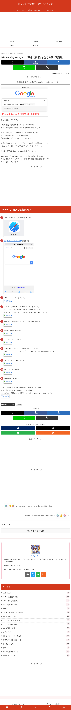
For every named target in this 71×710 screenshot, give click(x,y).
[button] (47, 67)
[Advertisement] (35, 26)
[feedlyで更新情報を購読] (18, 433)
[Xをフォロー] (53, 428)
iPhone (20, 404)
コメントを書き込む (35, 531)
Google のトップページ (12, 241)
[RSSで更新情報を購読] (53, 433)
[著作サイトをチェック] (18, 428)
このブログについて (18, 704)
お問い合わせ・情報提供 (53, 704)
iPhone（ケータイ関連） (8, 404)
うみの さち (35, 556)
